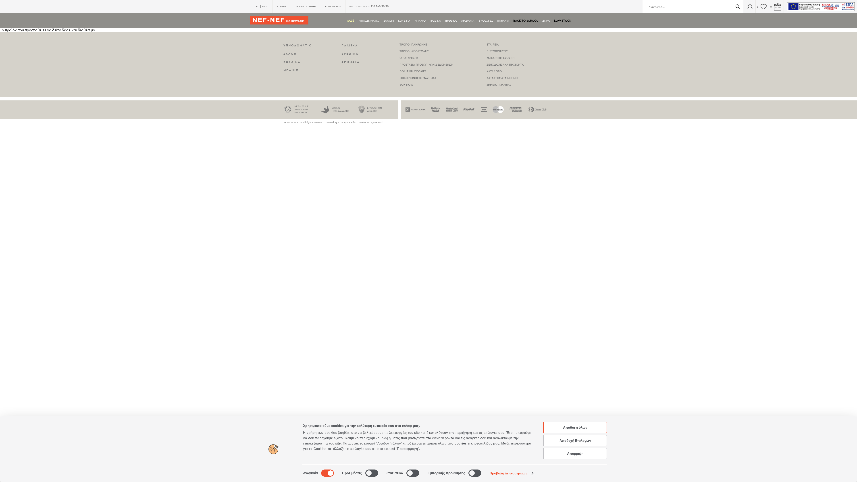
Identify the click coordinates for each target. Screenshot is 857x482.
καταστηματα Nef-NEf (502, 78)
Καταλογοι (495, 71)
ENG (264, 7)
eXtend (378, 122)
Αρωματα (467, 20)
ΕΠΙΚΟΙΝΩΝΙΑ (333, 6)
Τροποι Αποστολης (414, 51)
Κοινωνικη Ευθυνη (500, 57)
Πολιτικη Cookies (412, 71)
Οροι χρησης (408, 57)
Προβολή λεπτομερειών (508, 473)
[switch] (371, 473)
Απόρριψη (575, 453)
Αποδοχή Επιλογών (575, 441)
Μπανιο (420, 20)
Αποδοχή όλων (575, 427)
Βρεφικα (451, 20)
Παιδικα (435, 20)
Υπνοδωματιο (368, 20)
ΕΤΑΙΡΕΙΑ (282, 6)
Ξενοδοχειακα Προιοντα (505, 64)
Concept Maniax (347, 122)
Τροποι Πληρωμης (413, 44)
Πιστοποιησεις (497, 51)
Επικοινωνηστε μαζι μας (417, 78)
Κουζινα (404, 20)
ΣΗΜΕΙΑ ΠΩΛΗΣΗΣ (305, 6)
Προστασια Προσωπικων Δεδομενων (426, 64)
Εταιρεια (493, 44)
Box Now (406, 84)
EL (257, 6)
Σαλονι (388, 20)
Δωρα (546, 20)
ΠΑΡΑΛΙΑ (503, 20)
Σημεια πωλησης (499, 84)
